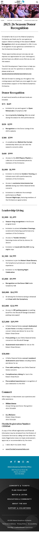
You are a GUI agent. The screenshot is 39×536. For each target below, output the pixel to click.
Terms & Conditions (9, 524)
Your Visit (19, 490)
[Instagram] (23, 462)
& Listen (19, 495)
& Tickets (19, 486)
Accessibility (32, 524)
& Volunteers (19, 508)
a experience (23, 527)
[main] (19, 230)
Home (2, 20)
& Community (19, 499)
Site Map (10, 527)
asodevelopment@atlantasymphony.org (16, 74)
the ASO (19, 504)
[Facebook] (15, 462)
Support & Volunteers (14, 20)
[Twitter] (11, 462)
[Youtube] (19, 462)
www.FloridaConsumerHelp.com (17, 449)
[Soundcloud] (27, 462)
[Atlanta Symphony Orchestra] (19, 2)
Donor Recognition (31, 20)
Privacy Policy (22, 524)
